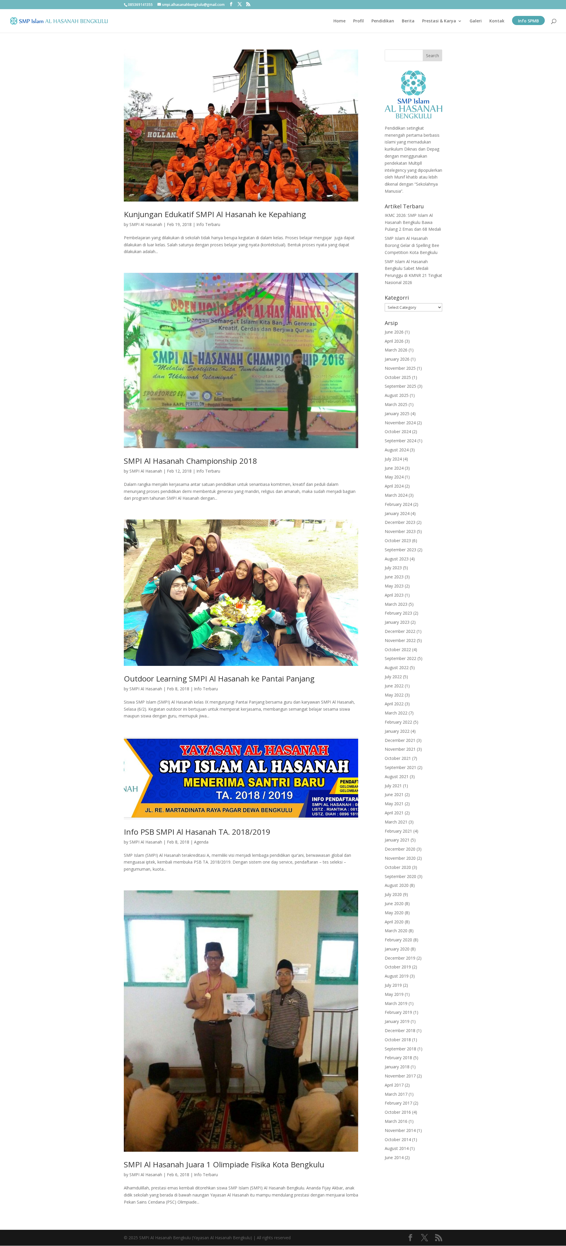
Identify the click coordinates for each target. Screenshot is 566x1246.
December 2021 (400, 740)
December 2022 (400, 631)
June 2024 (394, 468)
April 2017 (394, 1085)
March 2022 (396, 713)
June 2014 (394, 1157)
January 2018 (397, 1067)
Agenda (201, 842)
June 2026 (394, 332)
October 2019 (398, 967)
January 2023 (397, 622)
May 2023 (394, 586)
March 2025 (396, 404)
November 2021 (400, 749)
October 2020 (398, 867)
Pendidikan (382, 21)
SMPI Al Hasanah (145, 224)
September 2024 (400, 440)
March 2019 (396, 1003)
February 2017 (398, 1103)
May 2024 (394, 477)
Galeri (476, 21)
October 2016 (398, 1112)
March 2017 (396, 1094)
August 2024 (397, 450)
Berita (408, 21)
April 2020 (394, 922)
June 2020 (394, 903)
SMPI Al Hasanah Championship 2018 (190, 461)
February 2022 (398, 722)
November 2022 (400, 640)
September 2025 (400, 386)
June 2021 (394, 794)
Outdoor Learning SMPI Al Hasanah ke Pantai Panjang (219, 678)
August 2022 (397, 667)
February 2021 (398, 831)
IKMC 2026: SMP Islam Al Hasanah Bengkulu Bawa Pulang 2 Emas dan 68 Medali (413, 222)
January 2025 (397, 413)
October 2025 (398, 377)
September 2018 (400, 1049)
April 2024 (394, 486)
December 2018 (400, 1030)
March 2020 (396, 930)
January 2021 (397, 840)
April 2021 (394, 813)
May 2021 (394, 803)
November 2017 (400, 1076)
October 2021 (398, 758)
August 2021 (397, 776)
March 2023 (396, 604)
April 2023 (394, 595)
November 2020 (400, 858)
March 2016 (396, 1121)
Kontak (496, 21)
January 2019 (397, 1021)
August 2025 (397, 395)
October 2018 (398, 1039)
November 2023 (400, 531)
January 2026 (397, 359)
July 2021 (393, 785)
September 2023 (400, 549)
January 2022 (397, 731)
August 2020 (397, 885)
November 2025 (400, 368)
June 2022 (394, 686)
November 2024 (400, 422)
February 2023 (398, 613)
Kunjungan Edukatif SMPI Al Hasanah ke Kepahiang (215, 214)
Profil (358, 21)
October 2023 (398, 540)
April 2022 (394, 704)
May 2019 (394, 994)
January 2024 (397, 513)
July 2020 (393, 894)
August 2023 (397, 559)
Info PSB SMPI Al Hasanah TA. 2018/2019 (197, 831)
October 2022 (398, 649)
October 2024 (398, 431)
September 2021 (400, 767)
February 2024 (398, 504)
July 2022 (393, 676)
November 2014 (400, 1130)
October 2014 (398, 1139)
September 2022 (400, 658)
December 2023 (400, 522)
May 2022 (394, 695)
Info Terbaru (208, 224)
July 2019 (393, 985)
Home (339, 21)
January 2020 (397, 949)
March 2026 (396, 350)
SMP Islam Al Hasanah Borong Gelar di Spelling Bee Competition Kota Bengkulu (412, 245)
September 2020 (400, 876)
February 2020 (398, 940)
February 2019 (398, 1012)
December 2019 (400, 958)
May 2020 (394, 912)
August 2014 (397, 1148)
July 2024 (393, 459)
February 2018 (398, 1057)
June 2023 (394, 577)
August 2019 (397, 976)
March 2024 (396, 495)
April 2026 (394, 341)
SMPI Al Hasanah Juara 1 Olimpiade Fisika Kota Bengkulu (224, 1164)
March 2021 (396, 822)
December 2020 (400, 849)
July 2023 (393, 567)
